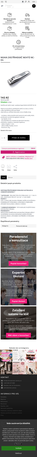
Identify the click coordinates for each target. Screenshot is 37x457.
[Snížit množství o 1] (2, 138)
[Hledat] (25, 1)
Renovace (4, 404)
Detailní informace (6, 130)
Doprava (3, 399)
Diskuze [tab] (10, 177)
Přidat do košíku (19, 138)
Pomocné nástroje (21, 226)
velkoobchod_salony (10, 387)
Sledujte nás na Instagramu (19, 348)
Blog (2, 415)
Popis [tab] (3, 177)
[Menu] (2, 5)
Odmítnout (18, 453)
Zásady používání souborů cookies (11, 413)
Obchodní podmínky (7, 408)
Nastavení (18, 444)
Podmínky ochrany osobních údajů (11, 410)
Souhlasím (19, 448)
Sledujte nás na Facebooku (12, 385)
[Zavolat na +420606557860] (6, 1)
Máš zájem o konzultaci (18, 335)
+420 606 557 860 (9, 383)
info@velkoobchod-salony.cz (12, 380)
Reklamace (4, 401)
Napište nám (5, 406)
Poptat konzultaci (18, 263)
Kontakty (3, 397)
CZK (33, 1)
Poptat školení (18, 301)
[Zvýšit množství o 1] (6, 138)
